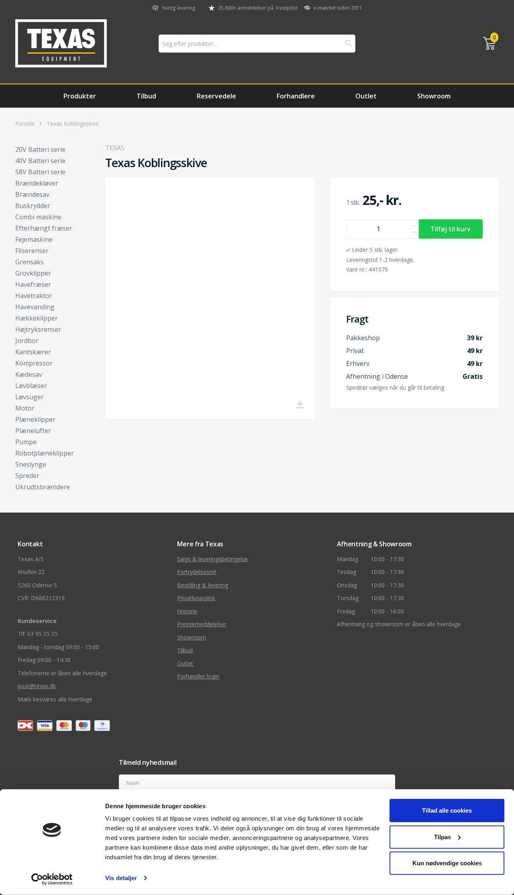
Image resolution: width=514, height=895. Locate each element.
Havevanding (35, 306)
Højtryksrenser (38, 329)
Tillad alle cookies (447, 810)
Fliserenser (32, 250)
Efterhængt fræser (43, 228)
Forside (25, 124)
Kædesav (28, 374)
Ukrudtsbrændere (42, 486)
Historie (187, 611)
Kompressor (34, 363)
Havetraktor (33, 295)
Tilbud (146, 96)
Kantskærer (33, 351)
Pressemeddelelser (201, 624)
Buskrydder (32, 205)
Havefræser (33, 284)
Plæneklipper (35, 419)
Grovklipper (33, 273)
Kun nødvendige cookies (447, 863)
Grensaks (29, 261)
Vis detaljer (121, 878)
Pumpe (26, 441)
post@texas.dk (37, 686)
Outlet (366, 96)
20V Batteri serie (40, 149)
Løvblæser (31, 385)
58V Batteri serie (40, 172)
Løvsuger (29, 396)
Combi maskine (38, 217)
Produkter (79, 96)
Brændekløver (36, 183)
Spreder (27, 475)
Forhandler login (198, 676)
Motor (25, 408)
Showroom (434, 96)
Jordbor (27, 340)
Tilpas (442, 836)
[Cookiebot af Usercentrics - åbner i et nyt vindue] (52, 879)
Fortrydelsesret (196, 572)
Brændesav (32, 194)
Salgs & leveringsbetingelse (212, 559)
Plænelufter (33, 430)
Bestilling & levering (202, 585)
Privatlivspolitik (196, 598)
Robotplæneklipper (44, 453)
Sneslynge (30, 464)
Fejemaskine (34, 239)
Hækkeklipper (36, 318)
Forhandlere (296, 96)
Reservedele (216, 96)
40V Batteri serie (40, 160)
